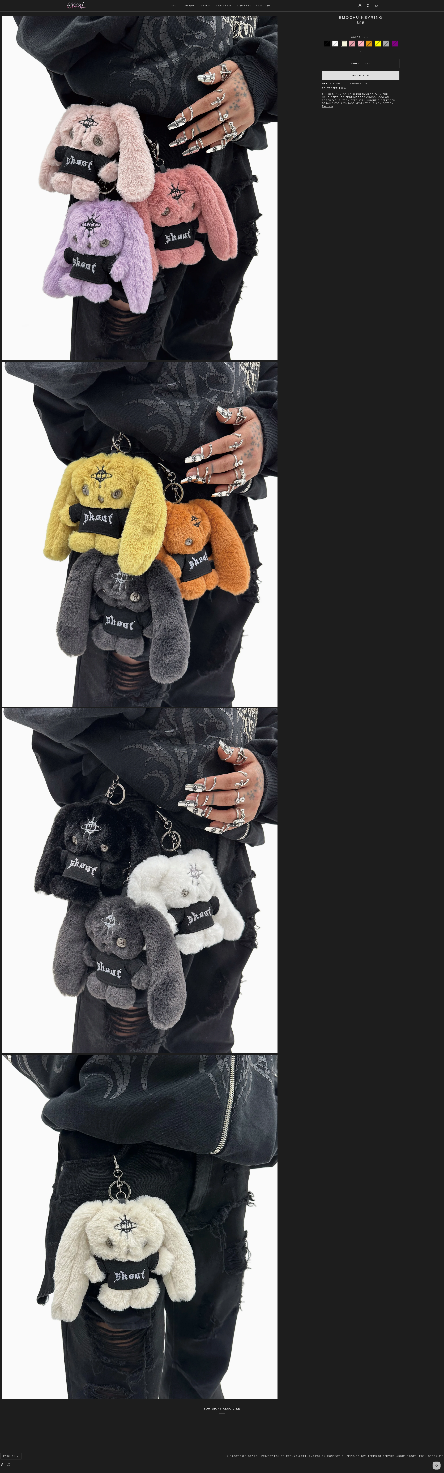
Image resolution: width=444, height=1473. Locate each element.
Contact (333, 1456)
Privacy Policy (272, 1456)
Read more (327, 106)
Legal (422, 1456)
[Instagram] (8, 1464)
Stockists (436, 1456)
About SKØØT (406, 1456)
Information (358, 83)
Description (331, 83)
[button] (175, 5)
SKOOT (234, 1456)
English (9, 1456)
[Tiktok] (1, 1464)
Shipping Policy (354, 1456)
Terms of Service (381, 1456)
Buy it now (360, 75)
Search (254, 1456)
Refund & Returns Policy (306, 1456)
